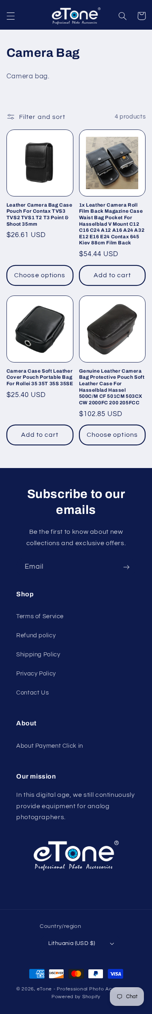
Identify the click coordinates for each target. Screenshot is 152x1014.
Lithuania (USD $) (71, 943)
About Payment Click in (49, 746)
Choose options (39, 275)
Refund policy (36, 635)
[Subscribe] (126, 566)
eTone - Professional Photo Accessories (86, 989)
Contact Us (32, 693)
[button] (10, 15)
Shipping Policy (38, 655)
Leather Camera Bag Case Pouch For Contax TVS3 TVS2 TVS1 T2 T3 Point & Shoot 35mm (39, 214)
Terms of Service (40, 616)
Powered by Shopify (76, 997)
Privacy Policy (36, 674)
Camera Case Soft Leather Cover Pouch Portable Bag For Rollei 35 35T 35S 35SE (39, 377)
